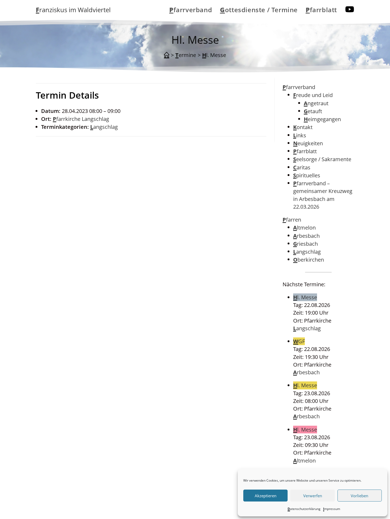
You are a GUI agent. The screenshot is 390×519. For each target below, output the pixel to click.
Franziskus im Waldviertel (73, 9)
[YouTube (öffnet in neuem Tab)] (349, 9)
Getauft (313, 111)
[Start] (166, 55)
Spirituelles (306, 175)
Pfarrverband (299, 87)
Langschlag (104, 126)
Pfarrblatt (305, 151)
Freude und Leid (313, 95)
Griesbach (305, 243)
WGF (299, 341)
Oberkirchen (308, 259)
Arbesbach (306, 235)
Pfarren (292, 219)
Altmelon (304, 227)
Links (299, 135)
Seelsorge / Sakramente (322, 159)
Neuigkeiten (308, 143)
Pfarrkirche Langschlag (81, 118)
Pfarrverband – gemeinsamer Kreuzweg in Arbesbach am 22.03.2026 (322, 195)
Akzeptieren (265, 495)
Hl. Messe (214, 55)
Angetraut (316, 103)
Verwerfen (312, 495)
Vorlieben (359, 495)
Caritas (301, 167)
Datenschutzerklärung (304, 509)
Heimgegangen (322, 119)
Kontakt (303, 127)
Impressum (331, 509)
